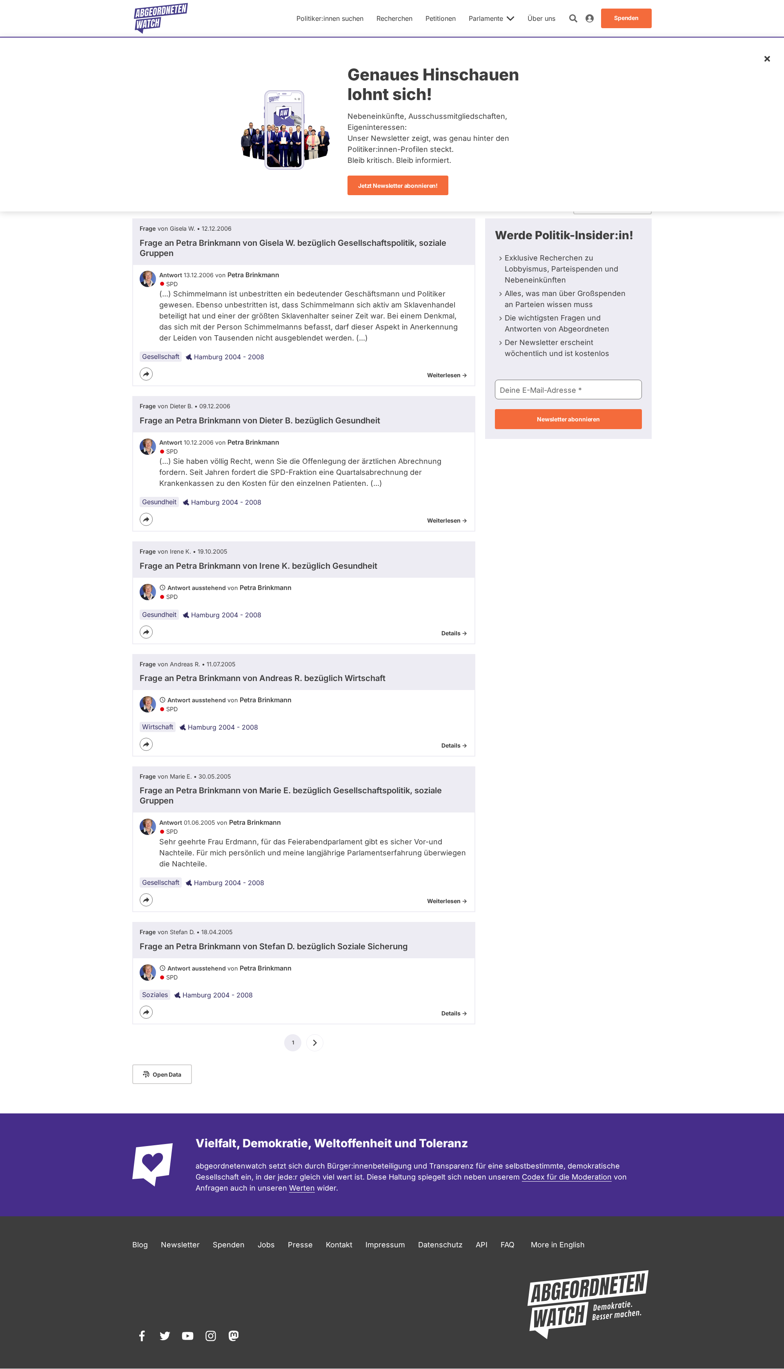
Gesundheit (159, 502)
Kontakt (339, 1244)
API (482, 1244)
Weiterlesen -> (447, 375)
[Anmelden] (590, 18)
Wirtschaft (157, 727)
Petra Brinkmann (253, 275)
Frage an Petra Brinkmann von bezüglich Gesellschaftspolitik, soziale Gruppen (293, 248)
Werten (302, 1188)
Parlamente (486, 18)
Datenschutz (440, 1244)
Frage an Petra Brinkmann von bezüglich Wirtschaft (262, 678)
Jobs (266, 1244)
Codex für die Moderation (567, 1177)
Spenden (229, 1244)
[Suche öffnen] (573, 18)
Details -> (454, 633)
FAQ (507, 1244)
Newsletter (180, 1244)
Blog (140, 1244)
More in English (558, 1244)
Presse (300, 1244)
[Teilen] (146, 374)
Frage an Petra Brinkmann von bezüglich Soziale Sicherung (274, 946)
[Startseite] (160, 18)
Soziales (155, 995)
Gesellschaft (160, 356)
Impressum (385, 1244)
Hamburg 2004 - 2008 (229, 357)
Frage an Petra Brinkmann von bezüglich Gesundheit (260, 420)
